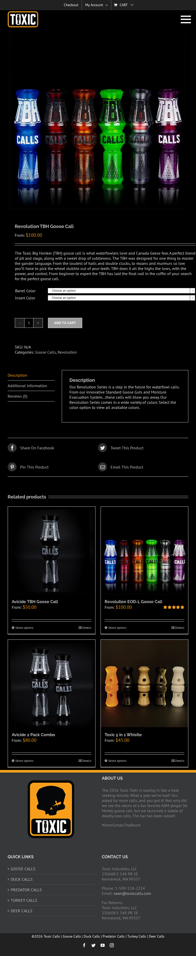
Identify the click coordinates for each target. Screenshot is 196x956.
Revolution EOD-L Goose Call (133, 601)
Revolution (67, 352)
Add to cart (65, 323)
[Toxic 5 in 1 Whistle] (144, 683)
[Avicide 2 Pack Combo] (51, 683)
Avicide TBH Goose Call (35, 601)
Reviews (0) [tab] (17, 396)
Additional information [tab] (27, 385)
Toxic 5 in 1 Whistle (123, 734)
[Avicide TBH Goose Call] (51, 550)
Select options (24, 627)
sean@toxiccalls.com (132, 893)
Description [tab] (17, 375)
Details (86, 627)
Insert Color (25, 297)
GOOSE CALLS (23, 868)
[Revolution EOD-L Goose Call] (144, 550)
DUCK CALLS (22, 879)
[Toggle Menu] (185, 19)
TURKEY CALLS (24, 900)
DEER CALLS (21, 910)
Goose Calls (45, 352)
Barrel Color (25, 290)
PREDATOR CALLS (26, 889)
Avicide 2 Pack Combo (33, 734)
